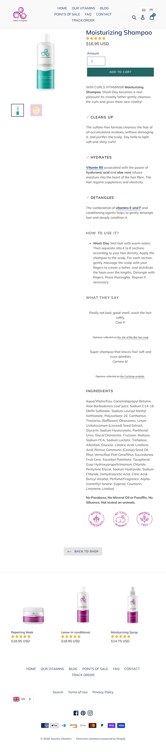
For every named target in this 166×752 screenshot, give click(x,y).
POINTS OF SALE (67, 14)
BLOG (104, 8)
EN (144, 9)
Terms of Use (78, 692)
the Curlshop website (132, 376)
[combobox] (144, 9)
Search (58, 692)
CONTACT (104, 14)
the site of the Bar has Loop (132, 337)
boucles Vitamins (61, 738)
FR (151, 9)
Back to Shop (86, 551)
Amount (93, 53)
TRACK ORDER (83, 20)
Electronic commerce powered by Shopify (101, 738)
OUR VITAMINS (83, 8)
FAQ (88, 14)
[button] (96, 38)
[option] (151, 9)
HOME (62, 8)
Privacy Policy (103, 692)
